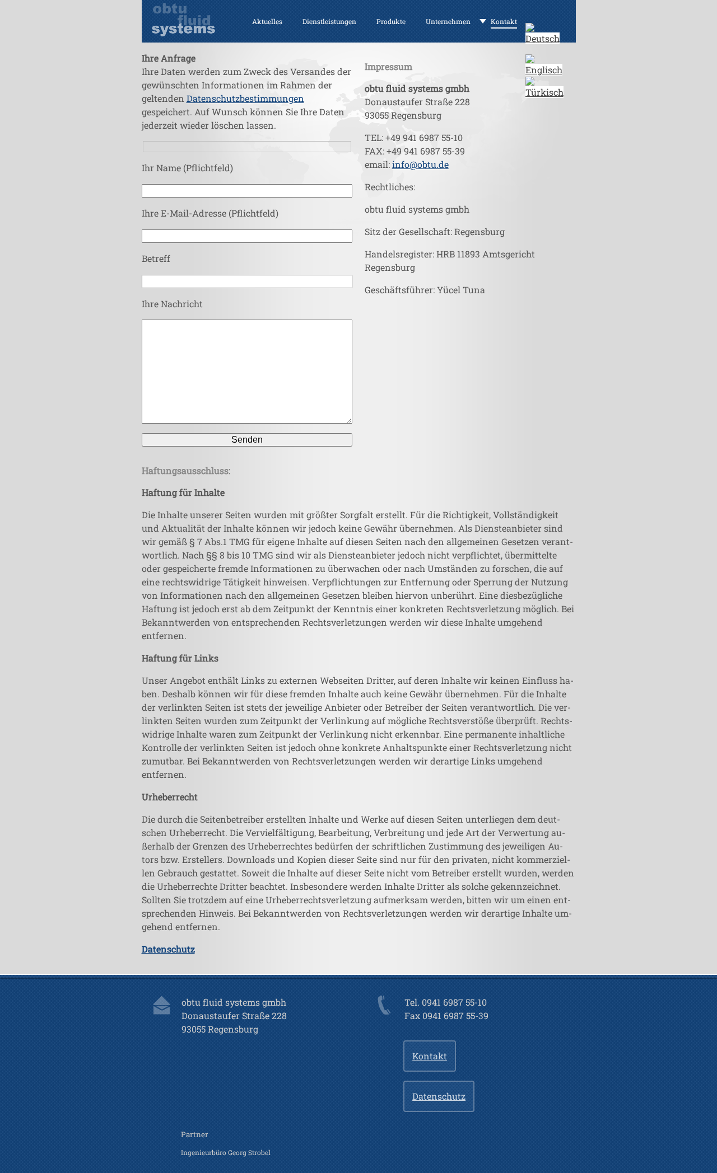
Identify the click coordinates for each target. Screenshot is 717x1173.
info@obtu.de (420, 164)
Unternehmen (448, 21)
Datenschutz (438, 1096)
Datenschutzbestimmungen (245, 98)
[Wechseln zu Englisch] (543, 70)
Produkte (391, 21)
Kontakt (504, 21)
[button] (542, 38)
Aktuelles (267, 21)
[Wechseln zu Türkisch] (544, 92)
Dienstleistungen (329, 21)
